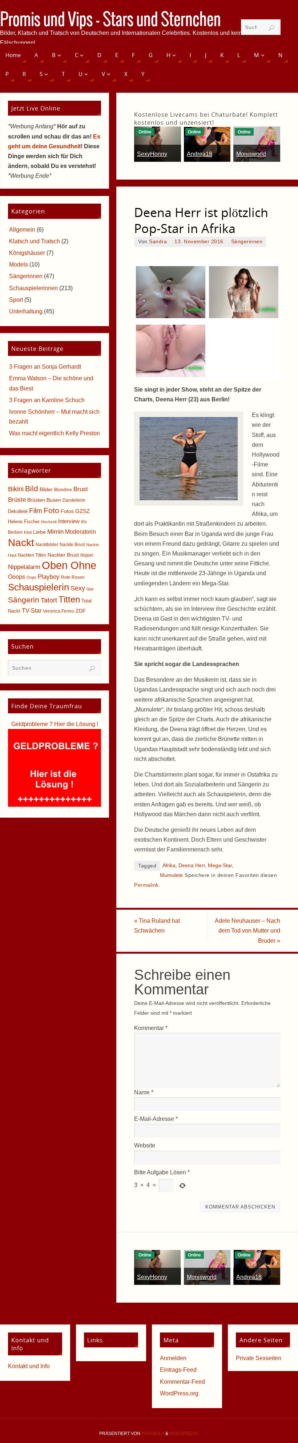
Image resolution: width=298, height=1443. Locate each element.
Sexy (78, 588)
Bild (31, 488)
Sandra (158, 241)
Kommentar (151, 1028)
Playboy (49, 576)
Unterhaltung (26, 311)
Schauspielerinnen (33, 288)
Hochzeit (49, 522)
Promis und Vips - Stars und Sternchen (110, 20)
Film (35, 510)
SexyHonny (152, 154)
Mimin (55, 531)
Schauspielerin (38, 587)
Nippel (86, 555)
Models (18, 264)
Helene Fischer (24, 521)
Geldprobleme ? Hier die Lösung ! (54, 724)
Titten (69, 599)
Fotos (67, 511)
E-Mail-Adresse (156, 1119)
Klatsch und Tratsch (34, 241)
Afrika (169, 865)
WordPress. (184, 1433)
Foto (51, 510)
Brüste (17, 499)
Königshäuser (27, 253)
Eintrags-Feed (178, 1370)
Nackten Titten (32, 555)
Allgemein (22, 230)
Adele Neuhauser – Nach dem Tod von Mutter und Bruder (247, 930)
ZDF (81, 611)
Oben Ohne (69, 565)
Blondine (63, 489)
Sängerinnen (247, 241)
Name (143, 1092)
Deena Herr (191, 865)
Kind (28, 532)
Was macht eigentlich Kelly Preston (54, 433)
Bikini (16, 489)
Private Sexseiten (258, 1358)
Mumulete (171, 875)
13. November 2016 (199, 241)
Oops (31, 577)
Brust (80, 489)
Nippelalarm (24, 567)
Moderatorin (80, 532)
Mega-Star (220, 865)
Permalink (146, 885)
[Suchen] (271, 28)
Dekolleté (18, 511)
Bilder (46, 489)
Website (144, 1145)
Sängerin (23, 600)
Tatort (49, 600)
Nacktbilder (47, 544)
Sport (16, 300)
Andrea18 (199, 154)
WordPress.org (179, 1393)
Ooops (16, 577)
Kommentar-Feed (182, 1382)
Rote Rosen (73, 577)
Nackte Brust (72, 544)
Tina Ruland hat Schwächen (157, 926)
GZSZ (82, 511)
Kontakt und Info (29, 1366)
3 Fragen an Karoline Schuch (47, 400)
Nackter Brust (63, 555)
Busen (54, 500)
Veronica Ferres (58, 611)
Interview (69, 521)
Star (90, 589)
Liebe (39, 532)
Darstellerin (74, 500)
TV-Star (31, 610)
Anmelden (173, 1358)
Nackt (21, 542)
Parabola (152, 1433)
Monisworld (251, 154)
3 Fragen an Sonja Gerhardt (45, 367)
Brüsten (36, 500)
